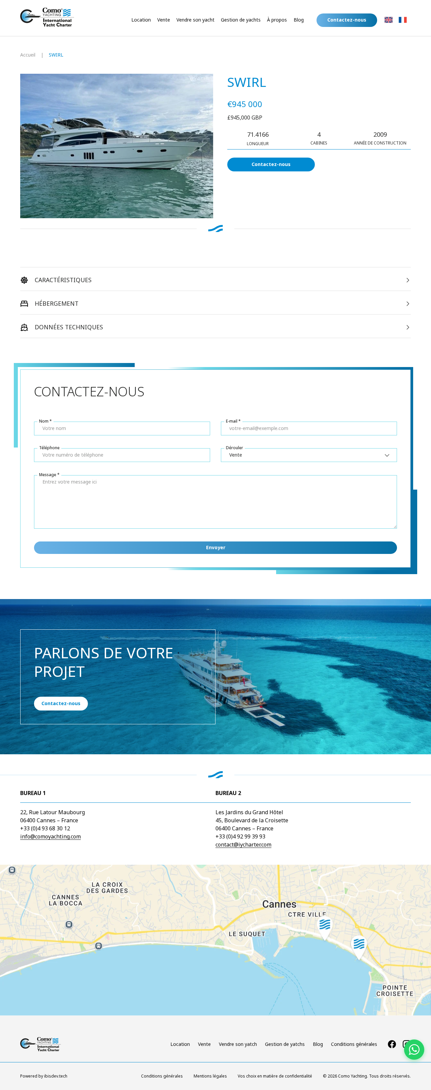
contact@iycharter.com (243, 844)
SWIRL (56, 55)
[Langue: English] (388, 19)
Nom (43, 421)
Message (47, 474)
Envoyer (215, 547)
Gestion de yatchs (285, 1044)
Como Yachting (352, 1076)
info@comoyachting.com (50, 836)
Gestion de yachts (241, 19)
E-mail (231, 421)
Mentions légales (210, 1076)
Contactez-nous (271, 164)
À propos (277, 19)
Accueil (27, 55)
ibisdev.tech (55, 1076)
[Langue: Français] (402, 19)
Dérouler (234, 448)
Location (141, 19)
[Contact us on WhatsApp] (414, 1049)
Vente (163, 19)
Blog (299, 19)
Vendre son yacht (195, 19)
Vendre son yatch (238, 1044)
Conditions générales (354, 1044)
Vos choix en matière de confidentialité (275, 1076)
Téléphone (49, 448)
